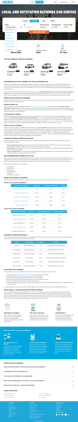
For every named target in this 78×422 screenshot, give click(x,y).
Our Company (42, 397)
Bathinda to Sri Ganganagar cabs (21, 197)
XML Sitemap (59, 410)
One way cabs (32, 408)
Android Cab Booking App (10, 393)
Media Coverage (12, 408)
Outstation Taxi (33, 407)
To (25, 25)
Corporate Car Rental (34, 410)
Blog (55, 2)
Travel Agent (58, 407)
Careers (10, 410)
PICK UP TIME (68, 25)
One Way (25, 21)
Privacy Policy (12, 412)
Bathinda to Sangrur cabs (21, 193)
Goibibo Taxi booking (34, 418)
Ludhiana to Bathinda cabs (19, 219)
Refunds (10, 416)
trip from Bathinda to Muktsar (39, 106)
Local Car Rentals (33, 405)
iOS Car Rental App (8, 395)
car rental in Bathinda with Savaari (57, 93)
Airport (53, 21)
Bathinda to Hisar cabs (21, 205)
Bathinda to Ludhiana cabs (21, 201)
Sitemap (57, 408)
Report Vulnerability (60, 412)
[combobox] (68, 27)
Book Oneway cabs (8, 397)
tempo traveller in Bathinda (53, 121)
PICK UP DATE (44, 25)
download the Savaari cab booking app (26, 274)
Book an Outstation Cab (45, 393)
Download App (64, 2)
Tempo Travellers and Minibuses (36, 414)
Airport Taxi (32, 412)
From (7, 25)
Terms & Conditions (13, 414)
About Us (11, 405)
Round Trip (34, 21)
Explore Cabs (39, 32)
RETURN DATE (56, 25)
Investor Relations (12, 407)
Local (43, 21)
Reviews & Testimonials (44, 395)
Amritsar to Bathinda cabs (19, 227)
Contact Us (58, 405)
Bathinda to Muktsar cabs (21, 189)
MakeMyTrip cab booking (35, 416)
